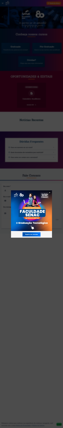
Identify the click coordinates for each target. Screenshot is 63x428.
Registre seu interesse (31, 234)
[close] (49, 192)
